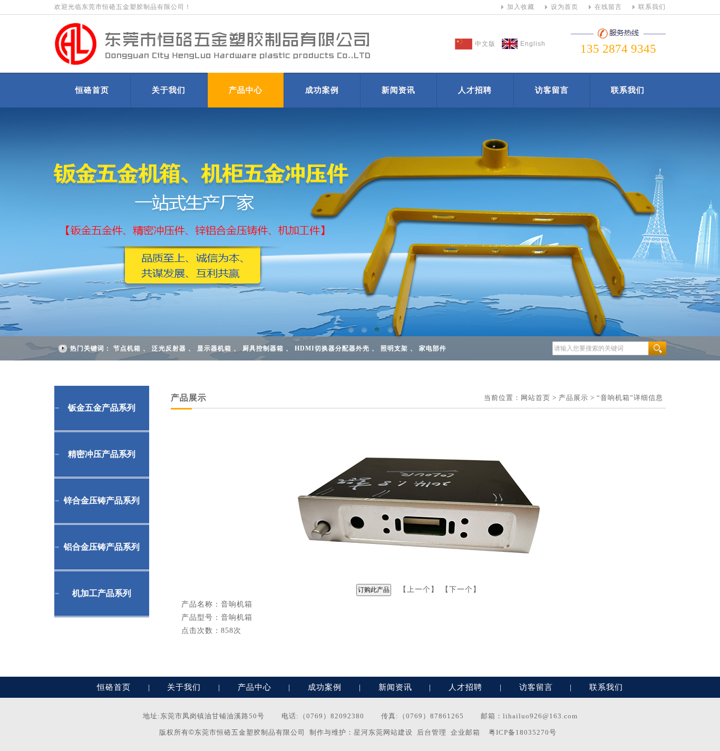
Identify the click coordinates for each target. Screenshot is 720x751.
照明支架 (394, 348)
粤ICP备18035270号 (523, 732)
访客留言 (552, 90)
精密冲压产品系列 (101, 454)
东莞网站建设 (390, 732)
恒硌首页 (92, 90)
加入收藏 (520, 7)
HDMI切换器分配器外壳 (332, 348)
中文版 (485, 43)
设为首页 (564, 7)
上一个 (419, 589)
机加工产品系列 (101, 593)
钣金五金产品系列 (101, 407)
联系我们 (652, 7)
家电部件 (432, 348)
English (533, 43)
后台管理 (431, 732)
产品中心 (245, 90)
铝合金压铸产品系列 (102, 546)
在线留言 (608, 7)
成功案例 (322, 90)
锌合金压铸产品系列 (102, 500)
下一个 (461, 589)
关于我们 (169, 90)
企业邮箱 (465, 732)
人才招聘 (475, 90)
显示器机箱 (214, 348)
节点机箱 (127, 348)
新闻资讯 (398, 90)
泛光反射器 (169, 348)
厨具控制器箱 (263, 348)
